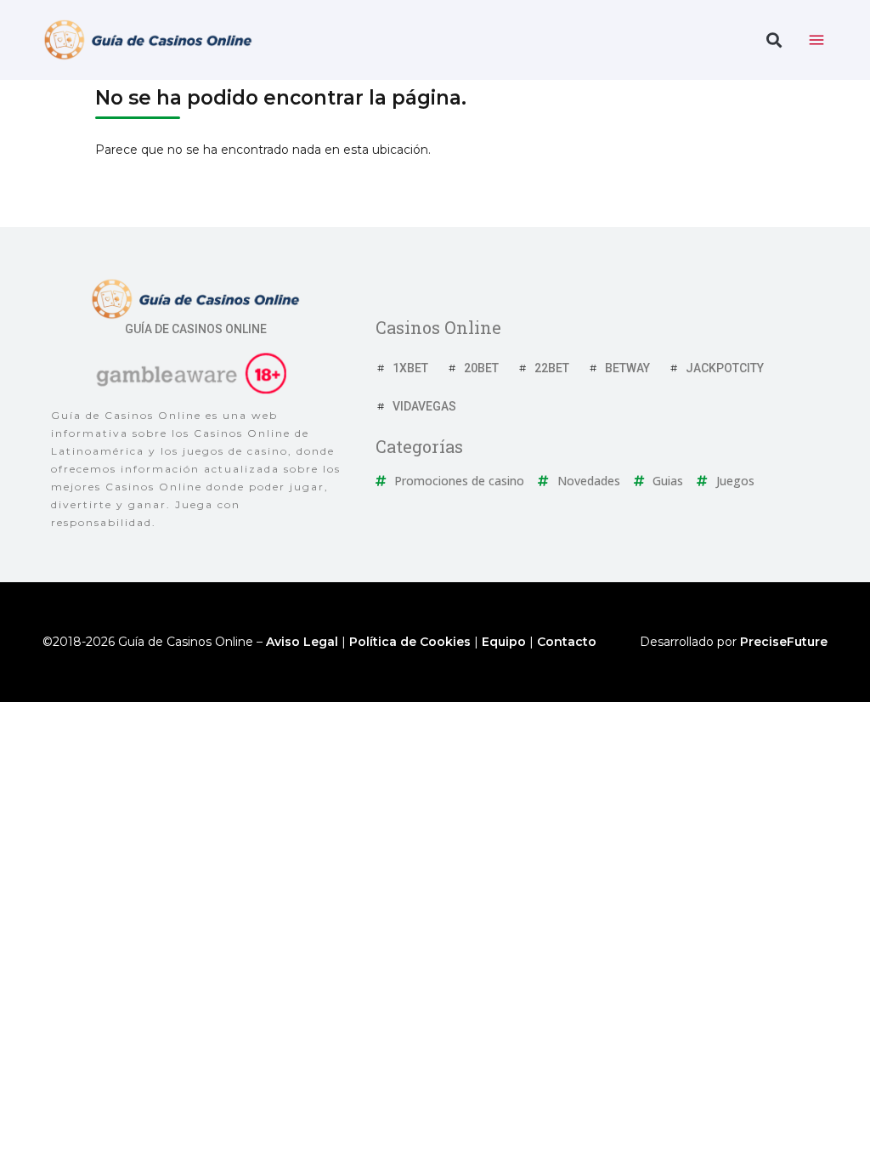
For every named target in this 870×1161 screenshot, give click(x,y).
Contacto (566, 641)
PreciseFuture (784, 641)
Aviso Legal (302, 641)
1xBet (410, 368)
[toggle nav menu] (816, 40)
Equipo (504, 641)
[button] (774, 40)
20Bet (481, 368)
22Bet (551, 368)
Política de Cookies (410, 641)
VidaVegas (424, 406)
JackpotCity (725, 368)
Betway (627, 368)
